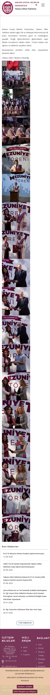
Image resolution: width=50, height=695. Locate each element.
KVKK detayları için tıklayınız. (25, 691)
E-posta (26, 654)
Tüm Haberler (25, 623)
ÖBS (25, 651)
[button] (16, 74)
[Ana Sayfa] (7, 5)
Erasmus (41, 666)
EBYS (25, 647)
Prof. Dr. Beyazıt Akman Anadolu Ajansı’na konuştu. (23, 554)
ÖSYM (40, 648)
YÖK (40, 644)
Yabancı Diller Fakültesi (25, 9)
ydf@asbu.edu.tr (11, 666)
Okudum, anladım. (25, 686)
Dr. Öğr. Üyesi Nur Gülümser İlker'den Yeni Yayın (22, 609)
